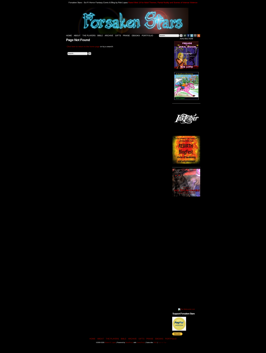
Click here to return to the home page (83, 46)
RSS (198, 35)
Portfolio (147, 35)
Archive (109, 35)
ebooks (136, 35)
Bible (100, 35)
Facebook (188, 35)
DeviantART (185, 35)
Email (195, 35)
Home (69, 35)
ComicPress (141, 342)
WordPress (129, 342)
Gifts (118, 35)
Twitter (192, 35)
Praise (126, 35)
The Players (88, 35)
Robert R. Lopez (110, 342)
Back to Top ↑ (162, 342)
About (77, 35)
